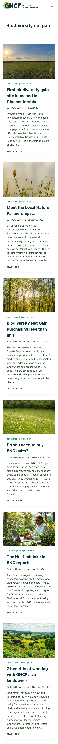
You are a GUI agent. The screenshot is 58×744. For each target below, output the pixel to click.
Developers (13, 84)
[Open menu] (52, 5)
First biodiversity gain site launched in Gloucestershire (28, 95)
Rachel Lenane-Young (19, 341)
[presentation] (29, 61)
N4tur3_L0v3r (16, 108)
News (30, 84)
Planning (29, 551)
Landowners (20, 663)
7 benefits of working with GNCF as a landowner (27, 674)
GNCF (22, 84)
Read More (14, 151)
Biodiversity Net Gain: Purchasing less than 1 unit (28, 329)
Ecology (11, 551)
